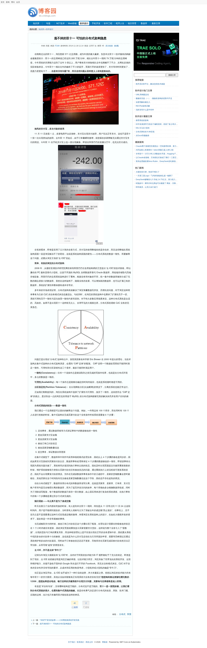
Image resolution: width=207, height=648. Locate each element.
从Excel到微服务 (142, 135)
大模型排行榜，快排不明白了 (147, 172)
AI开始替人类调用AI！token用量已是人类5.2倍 (155, 150)
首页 (2, 2)
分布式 (122, 614)
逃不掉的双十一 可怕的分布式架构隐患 (80, 38)
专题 (48, 23)
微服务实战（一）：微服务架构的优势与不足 (154, 98)
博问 (13, 2)
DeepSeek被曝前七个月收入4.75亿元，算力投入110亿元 (159, 179)
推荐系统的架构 (142, 120)
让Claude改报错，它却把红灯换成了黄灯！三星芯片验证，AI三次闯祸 (164, 157)
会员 (18, 2)
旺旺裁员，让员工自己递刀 (147, 187)
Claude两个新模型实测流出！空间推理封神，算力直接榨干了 (160, 146)
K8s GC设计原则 (142, 128)
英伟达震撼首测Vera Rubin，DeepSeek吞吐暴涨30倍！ (158, 161)
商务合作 (89, 642)
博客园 (104, 642)
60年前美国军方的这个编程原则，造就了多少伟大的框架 (159, 124)
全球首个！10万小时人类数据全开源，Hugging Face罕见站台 (161, 154)
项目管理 (132, 23)
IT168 (57, 46)
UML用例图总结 (142, 95)
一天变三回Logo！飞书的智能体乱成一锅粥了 (154, 176)
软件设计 (84, 23)
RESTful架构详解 (143, 106)
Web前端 (72, 23)
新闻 (8, 2)
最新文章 (156, 23)
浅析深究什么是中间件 (145, 110)
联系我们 (80, 642)
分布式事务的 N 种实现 (145, 132)
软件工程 (108, 23)
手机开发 (96, 23)
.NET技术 (60, 23)
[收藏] (116, 46)
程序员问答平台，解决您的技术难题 (150, 84)
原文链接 (109, 46)
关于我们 (71, 642)
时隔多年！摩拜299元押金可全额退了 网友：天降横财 (157, 183)
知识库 (36, 23)
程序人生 (120, 23)
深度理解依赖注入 (143, 102)
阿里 (129, 614)
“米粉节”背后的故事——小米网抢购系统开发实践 (59, 620)
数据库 (144, 23)
